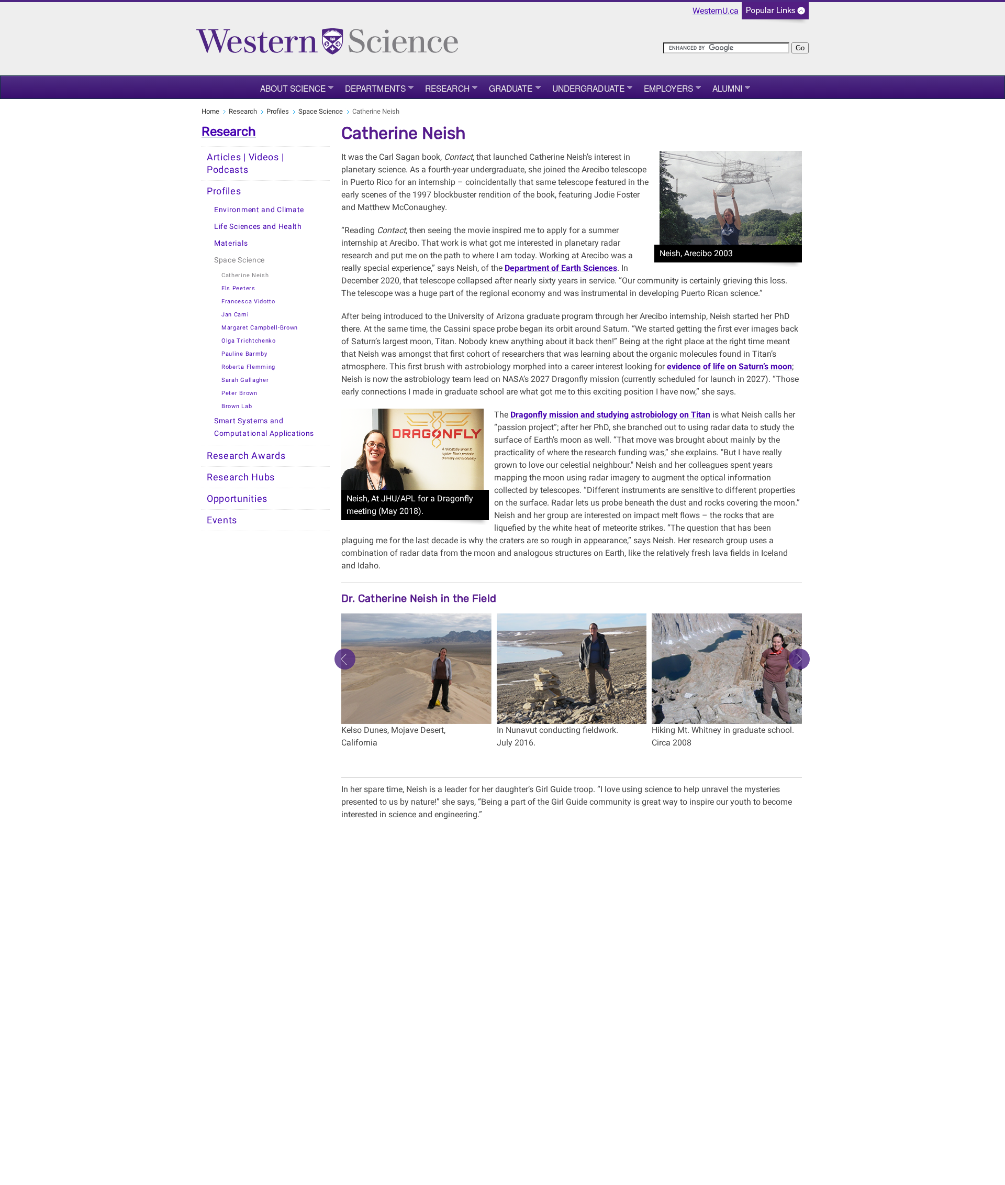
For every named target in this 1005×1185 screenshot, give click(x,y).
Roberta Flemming (248, 367)
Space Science (320, 111)
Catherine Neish (245, 275)
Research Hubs (241, 477)
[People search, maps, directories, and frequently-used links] (775, 14)
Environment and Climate (259, 209)
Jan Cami (235, 314)
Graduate (511, 88)
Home (210, 111)
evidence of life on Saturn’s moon (729, 366)
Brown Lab (236, 406)
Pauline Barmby (244, 353)
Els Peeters (238, 288)
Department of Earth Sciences (561, 268)
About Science (293, 88)
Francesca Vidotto (248, 301)
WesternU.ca (716, 11)
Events (222, 520)
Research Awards (246, 456)
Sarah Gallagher (245, 380)
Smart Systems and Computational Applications (264, 427)
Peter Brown (239, 393)
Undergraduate (588, 88)
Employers (668, 88)
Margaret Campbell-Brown (259, 327)
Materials (231, 243)
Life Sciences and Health (258, 226)
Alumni (727, 88)
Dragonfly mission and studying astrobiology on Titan (610, 415)
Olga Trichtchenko (248, 340)
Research (447, 88)
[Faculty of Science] (327, 41)
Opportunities (237, 498)
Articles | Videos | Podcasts (245, 163)
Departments (375, 88)
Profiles (277, 111)
